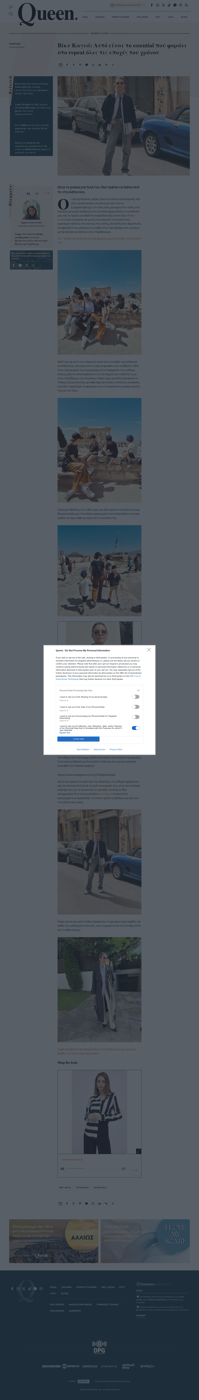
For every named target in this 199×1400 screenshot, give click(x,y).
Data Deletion (83, 749)
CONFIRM (78, 739)
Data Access (99, 749)
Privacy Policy (116, 749)
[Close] (150, 651)
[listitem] (99, 690)
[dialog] (99, 700)
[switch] (135, 697)
